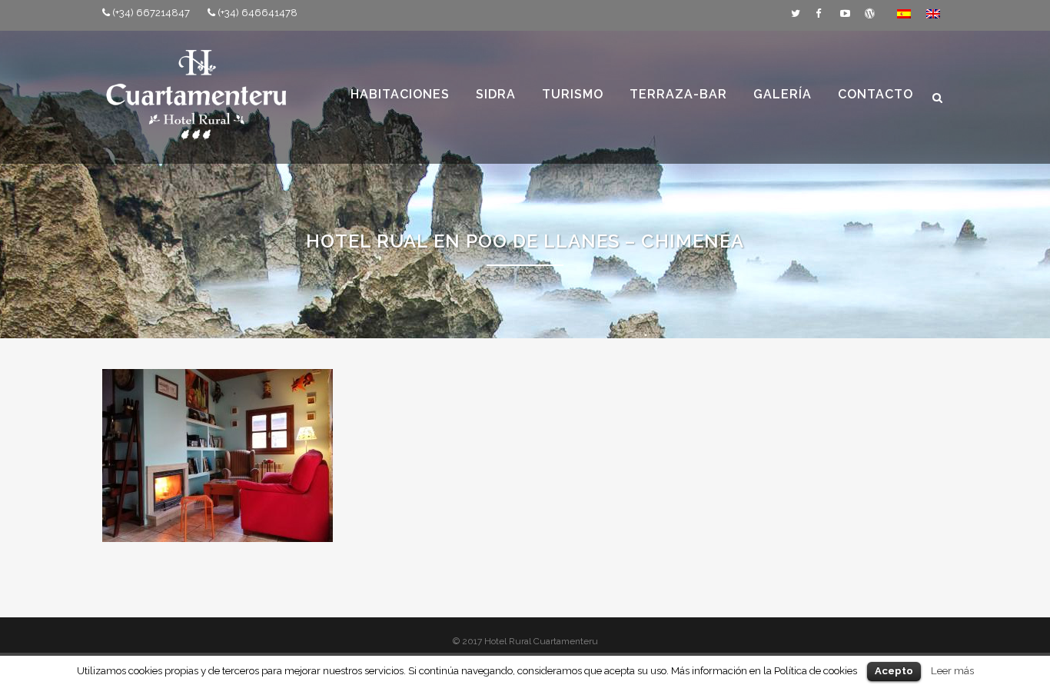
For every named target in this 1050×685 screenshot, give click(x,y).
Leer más (952, 670)
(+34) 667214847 (151, 12)
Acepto (894, 671)
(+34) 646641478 (257, 12)
